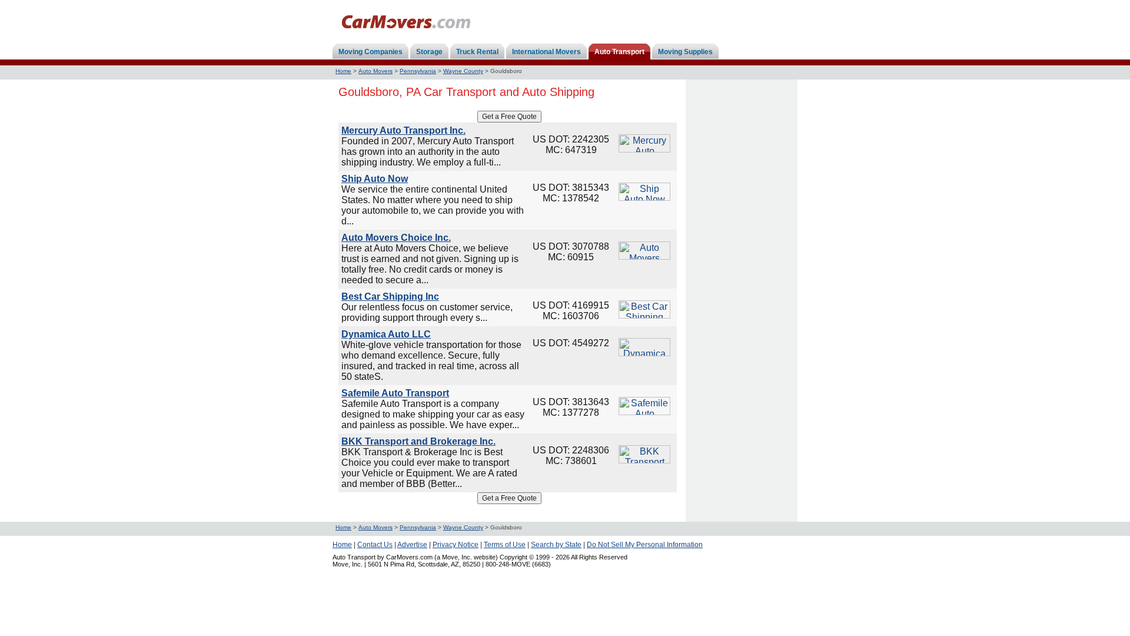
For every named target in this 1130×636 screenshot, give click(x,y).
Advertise (412, 545)
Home (343, 71)
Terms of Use (505, 545)
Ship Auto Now (374, 179)
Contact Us (375, 545)
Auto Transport (619, 52)
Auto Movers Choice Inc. (396, 238)
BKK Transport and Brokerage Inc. (418, 441)
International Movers (546, 52)
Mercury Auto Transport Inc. (403, 130)
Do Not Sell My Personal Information (645, 545)
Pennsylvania (418, 71)
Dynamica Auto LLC (386, 334)
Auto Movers (375, 71)
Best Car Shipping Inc (390, 297)
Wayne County (463, 71)
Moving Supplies (685, 52)
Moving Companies (370, 52)
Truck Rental (477, 52)
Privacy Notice (455, 545)
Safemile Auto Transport (395, 393)
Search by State (556, 545)
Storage (429, 52)
